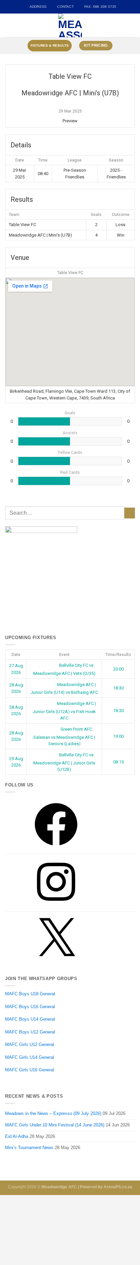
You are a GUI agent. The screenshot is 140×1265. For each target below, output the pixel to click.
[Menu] (8, 25)
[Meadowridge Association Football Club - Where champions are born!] (70, 25)
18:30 (118, 687)
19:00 (118, 736)
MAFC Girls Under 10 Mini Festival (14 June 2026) (54, 1124)
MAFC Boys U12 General (30, 1032)
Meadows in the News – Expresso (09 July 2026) (53, 1113)
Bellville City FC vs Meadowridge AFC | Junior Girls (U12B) (64, 762)
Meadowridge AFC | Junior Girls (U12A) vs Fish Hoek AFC (64, 711)
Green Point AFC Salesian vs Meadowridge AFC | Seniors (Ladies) (64, 736)
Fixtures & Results (50, 45)
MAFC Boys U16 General (30, 1006)
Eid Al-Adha (16, 1136)
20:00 (118, 669)
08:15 (118, 761)
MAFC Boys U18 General (30, 993)
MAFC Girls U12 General (29, 1044)
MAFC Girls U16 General (29, 1069)
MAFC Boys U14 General (30, 1019)
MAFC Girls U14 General (29, 1057)
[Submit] (129, 513)
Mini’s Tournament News (29, 1147)
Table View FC (70, 272)
